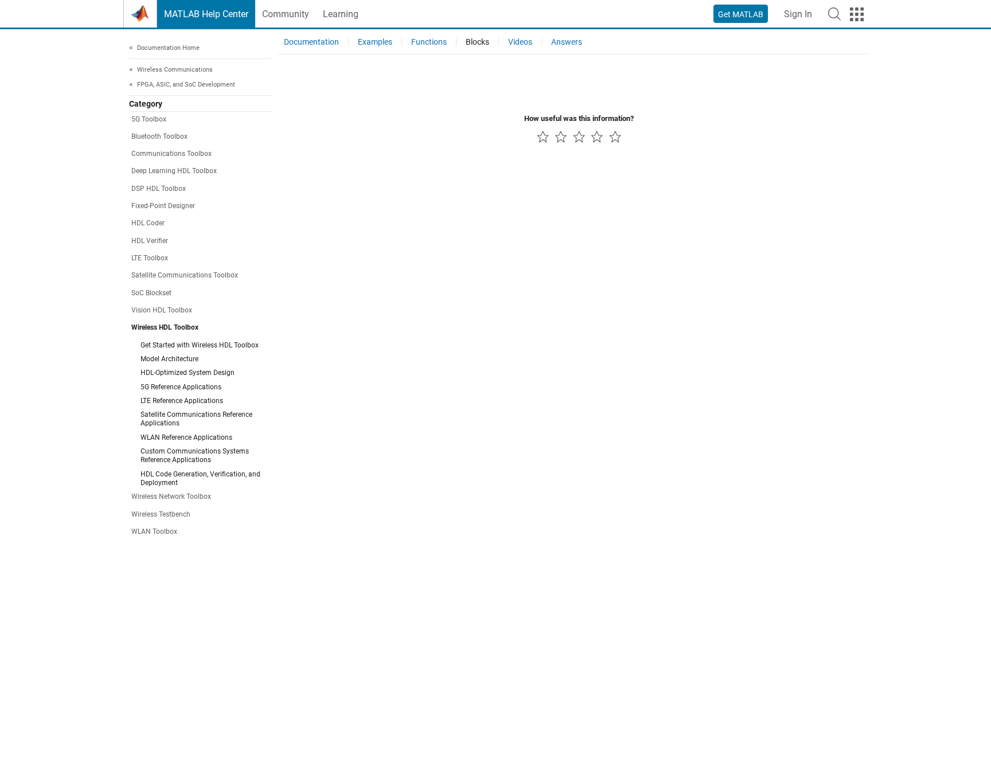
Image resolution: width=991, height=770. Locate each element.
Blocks (477, 42)
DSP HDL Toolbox (158, 189)
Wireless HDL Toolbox (164, 328)
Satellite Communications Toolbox (184, 276)
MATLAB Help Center (206, 14)
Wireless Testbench (160, 514)
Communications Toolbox (171, 154)
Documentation (311, 42)
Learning (340, 14)
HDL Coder (148, 224)
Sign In (798, 14)
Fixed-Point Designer (163, 206)
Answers (566, 42)
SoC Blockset (151, 293)
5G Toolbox (148, 119)
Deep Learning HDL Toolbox (174, 171)
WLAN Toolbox (154, 531)
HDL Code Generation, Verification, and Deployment (200, 478)
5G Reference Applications (181, 387)
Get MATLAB (740, 14)
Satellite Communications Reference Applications (196, 419)
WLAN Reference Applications (186, 437)
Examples (375, 42)
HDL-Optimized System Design (188, 373)
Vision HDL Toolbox (161, 310)
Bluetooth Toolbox (159, 136)
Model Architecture (169, 359)
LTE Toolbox (149, 259)
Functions (429, 42)
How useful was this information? (579, 118)
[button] (834, 14)
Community (285, 14)
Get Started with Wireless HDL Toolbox (200, 345)
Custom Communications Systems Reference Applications (195, 456)
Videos (520, 42)
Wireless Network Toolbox (171, 497)
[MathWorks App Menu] (857, 14)
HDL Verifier (149, 241)
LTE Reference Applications (182, 401)
